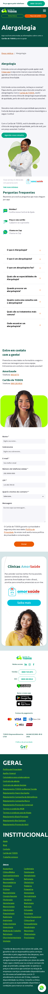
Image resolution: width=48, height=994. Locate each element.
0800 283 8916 (16, 383)
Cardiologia (29, 868)
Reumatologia (9, 892)
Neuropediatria (9, 882)
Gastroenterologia (11, 875)
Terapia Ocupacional (32, 917)
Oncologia (7, 886)
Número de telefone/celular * (15, 469)
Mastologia (29, 903)
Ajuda (5, 841)
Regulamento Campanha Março (16, 801)
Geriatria (28, 899)
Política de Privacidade (12, 769)
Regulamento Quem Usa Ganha (16, 793)
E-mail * (5, 458)
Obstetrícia (29, 882)
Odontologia (8, 910)
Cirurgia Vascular (10, 896)
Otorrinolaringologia (12, 937)
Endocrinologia (9, 924)
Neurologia (28, 930)
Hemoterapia (8, 903)
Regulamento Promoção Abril (15, 824)
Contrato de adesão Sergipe (14, 785)
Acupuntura (8, 868)
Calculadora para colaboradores (16, 777)
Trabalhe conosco (10, 857)
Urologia (6, 941)
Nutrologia (7, 934)
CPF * (4, 480)
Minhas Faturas (12, 16)
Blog (5, 845)
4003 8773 (15, 374)
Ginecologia (8, 927)
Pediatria (28, 886)
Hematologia (29, 875)
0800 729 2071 (36, 3)
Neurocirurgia (9, 906)
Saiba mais (24, 603)
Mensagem (7, 503)
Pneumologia (8, 913)
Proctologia (29, 937)
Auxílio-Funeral (9, 773)
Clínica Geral (29, 920)
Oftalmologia (29, 934)
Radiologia (7, 917)
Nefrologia (28, 879)
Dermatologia (30, 896)
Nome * (5, 436)
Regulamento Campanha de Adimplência (20, 797)
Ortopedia (28, 910)
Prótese (6, 889)
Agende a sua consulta (14, 135)
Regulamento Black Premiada (15, 816)
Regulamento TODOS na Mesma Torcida (20, 789)
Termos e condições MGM (13, 808)
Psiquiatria (28, 889)
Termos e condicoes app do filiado (17, 812)
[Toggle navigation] (44, 11)
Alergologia (29, 892)
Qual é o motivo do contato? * (15, 491)
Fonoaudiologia (30, 924)
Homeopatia (8, 879)
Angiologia (7, 920)
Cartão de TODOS (10, 853)
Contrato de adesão (11, 781)
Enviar (24, 544)
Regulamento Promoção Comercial (18, 805)
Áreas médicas (7, 53)
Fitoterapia (8, 899)
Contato (6, 849)
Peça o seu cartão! (35, 16)
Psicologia (28, 913)
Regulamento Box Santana (14, 820)
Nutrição (28, 906)
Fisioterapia (29, 872)
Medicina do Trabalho (12, 930)
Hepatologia (29, 927)
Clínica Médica (9, 872)
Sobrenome (7, 447)
